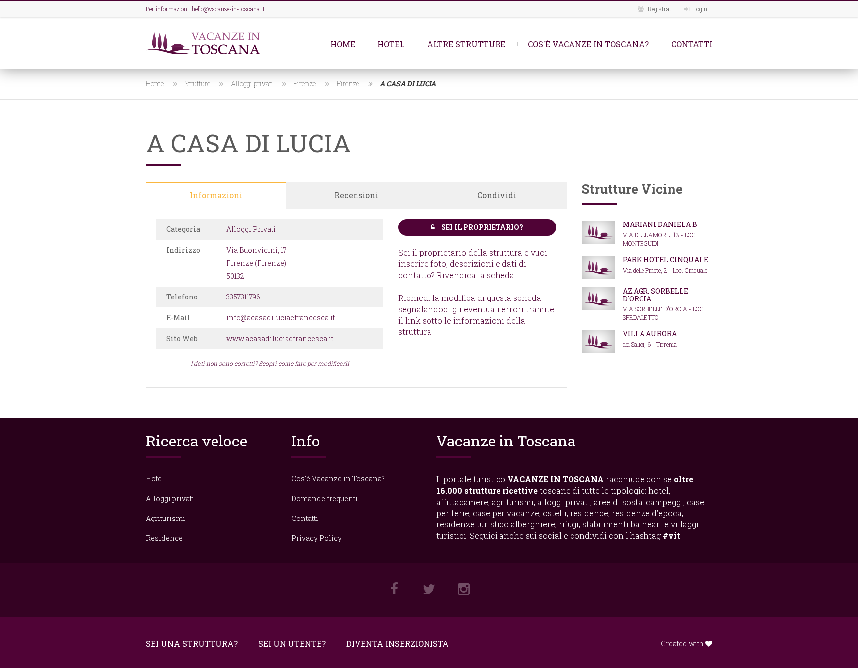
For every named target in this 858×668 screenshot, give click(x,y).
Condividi (496, 195)
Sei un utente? (292, 643)
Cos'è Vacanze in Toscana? (588, 44)
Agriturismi (165, 518)
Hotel (391, 44)
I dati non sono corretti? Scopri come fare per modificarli (270, 363)
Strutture (198, 83)
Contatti (691, 44)
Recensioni (356, 195)
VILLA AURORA (650, 333)
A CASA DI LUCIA (408, 83)
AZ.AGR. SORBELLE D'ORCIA (655, 294)
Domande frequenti (324, 498)
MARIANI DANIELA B (660, 224)
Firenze (304, 83)
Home (342, 44)
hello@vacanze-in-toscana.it (228, 9)
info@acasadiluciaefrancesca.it (280, 317)
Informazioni (216, 195)
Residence (164, 538)
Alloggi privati (252, 83)
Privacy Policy (316, 538)
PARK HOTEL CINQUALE (665, 259)
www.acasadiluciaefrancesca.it (279, 338)
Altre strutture (466, 44)
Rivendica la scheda (475, 275)
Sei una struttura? (192, 643)
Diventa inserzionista (397, 643)
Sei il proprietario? (481, 227)
